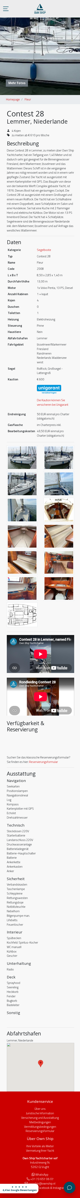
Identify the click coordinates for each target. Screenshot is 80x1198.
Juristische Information (40, 1113)
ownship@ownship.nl (41, 1183)
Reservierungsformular (43, 762)
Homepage (13, 99)
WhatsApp (41, 1174)
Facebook (44, 1188)
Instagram (59, 1188)
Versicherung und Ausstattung (40, 1117)
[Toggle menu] (6, 9)
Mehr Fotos (16, 83)
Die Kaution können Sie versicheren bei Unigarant (52, 402)
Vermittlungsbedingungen (40, 1126)
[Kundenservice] (69, 1187)
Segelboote (44, 250)
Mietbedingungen (40, 1122)
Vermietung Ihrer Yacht (40, 1150)
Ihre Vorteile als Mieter (40, 1146)
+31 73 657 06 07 (42, 1179)
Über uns (40, 1109)
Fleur (28, 99)
